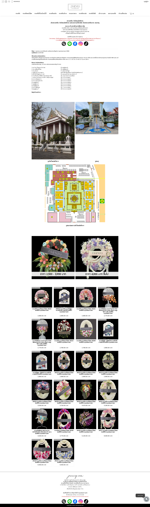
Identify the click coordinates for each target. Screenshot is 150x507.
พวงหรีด (18, 13)
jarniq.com (80, 505)
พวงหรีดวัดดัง (92, 13)
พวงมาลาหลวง (73, 13)
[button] (146, 1)
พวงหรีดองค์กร (53, 13)
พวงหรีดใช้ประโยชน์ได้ (40, 13)
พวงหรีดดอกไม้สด (27, 13)
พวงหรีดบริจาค (63, 13)
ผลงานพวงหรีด (112, 13)
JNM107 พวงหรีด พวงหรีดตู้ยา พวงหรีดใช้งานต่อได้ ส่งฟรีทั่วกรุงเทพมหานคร (64, 310)
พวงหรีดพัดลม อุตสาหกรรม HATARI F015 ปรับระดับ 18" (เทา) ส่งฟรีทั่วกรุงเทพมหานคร (41, 432)
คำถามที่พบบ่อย (123, 13)
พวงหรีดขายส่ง (83, 13)
